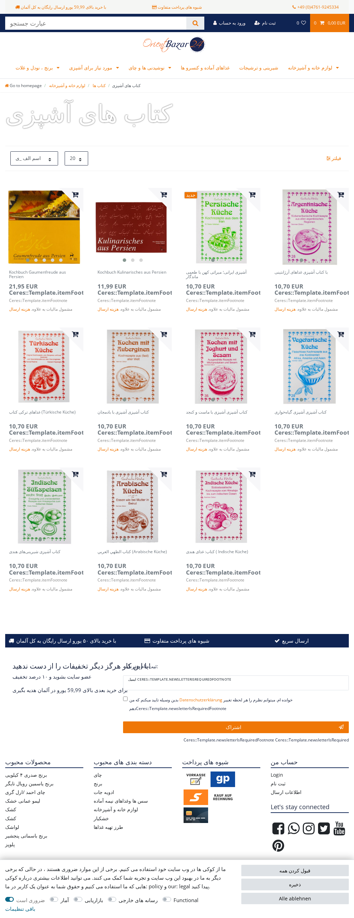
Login (277, 775)
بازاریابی (94, 900)
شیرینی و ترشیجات (258, 67)
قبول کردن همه (294, 870)
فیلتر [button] (336, 158)
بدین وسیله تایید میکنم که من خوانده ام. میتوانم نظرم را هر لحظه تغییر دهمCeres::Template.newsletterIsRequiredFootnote (210, 704)
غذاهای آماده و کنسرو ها (205, 67)
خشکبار (101, 818)
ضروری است (30, 900)
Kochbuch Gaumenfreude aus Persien (37, 275)
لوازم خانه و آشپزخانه (311, 67)
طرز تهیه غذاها (108, 827)
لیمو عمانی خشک (22, 800)
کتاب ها (99, 85)
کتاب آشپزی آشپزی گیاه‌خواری (300, 412)
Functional (186, 900)
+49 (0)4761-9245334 (318, 7)
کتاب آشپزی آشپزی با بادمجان (123, 412)
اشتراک (233, 727)
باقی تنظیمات (20, 908)
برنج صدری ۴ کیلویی (26, 775)
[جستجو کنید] (195, 23)
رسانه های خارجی (138, 900)
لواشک (12, 827)
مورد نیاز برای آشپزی (91, 67)
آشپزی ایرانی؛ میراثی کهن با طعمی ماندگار (216, 275)
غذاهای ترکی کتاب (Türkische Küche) (42, 412)
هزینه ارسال (19, 309)
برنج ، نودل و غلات (35, 67)
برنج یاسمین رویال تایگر (29, 783)
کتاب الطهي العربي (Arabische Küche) (132, 552)
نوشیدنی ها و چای (147, 67)
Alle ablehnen (295, 898)
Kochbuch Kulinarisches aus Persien (131, 272)
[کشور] (286, 23)
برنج (98, 783)
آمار (64, 900)
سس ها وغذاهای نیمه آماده (121, 800)
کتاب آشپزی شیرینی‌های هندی (34, 552)
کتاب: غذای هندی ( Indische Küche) (217, 552)
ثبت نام (278, 783)
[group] (44, 227)
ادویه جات (104, 792)
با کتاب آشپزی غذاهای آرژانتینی (301, 272)
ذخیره (295, 884)
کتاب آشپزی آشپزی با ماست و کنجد (217, 412)
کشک (10, 809)
